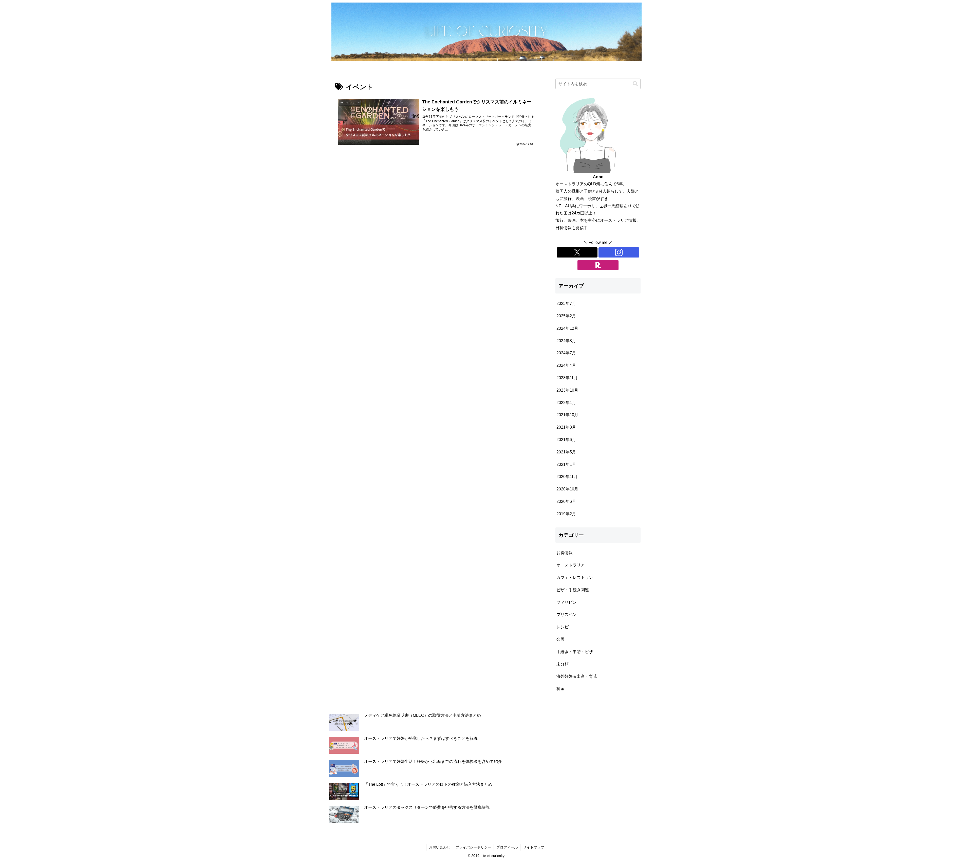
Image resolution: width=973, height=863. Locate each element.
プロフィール (507, 847)
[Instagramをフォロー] (618, 252)
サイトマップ (533, 847)
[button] (635, 84)
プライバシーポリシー (473, 847)
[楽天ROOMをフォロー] (597, 265)
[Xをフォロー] (577, 252)
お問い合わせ (439, 847)
